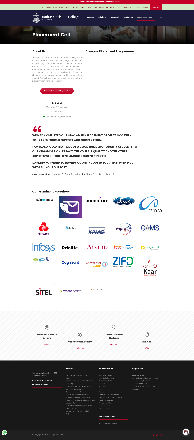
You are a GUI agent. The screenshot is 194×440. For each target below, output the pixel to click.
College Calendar (141, 7)
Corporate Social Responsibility (78, 411)
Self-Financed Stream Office (110, 397)
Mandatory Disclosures (108, 424)
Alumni (83, 7)
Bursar (101, 389)
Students (75, 7)
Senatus (102, 383)
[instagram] (161, 435)
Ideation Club (71, 403)
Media (101, 7)
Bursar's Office (105, 405)
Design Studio (71, 408)
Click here (47, 344)
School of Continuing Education (78, 397)
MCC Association (105, 375)
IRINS (68, 414)
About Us (90, 17)
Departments (46, 7)
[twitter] (153, 435)
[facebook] (150, 435)
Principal (102, 386)
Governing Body (105, 381)
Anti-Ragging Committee (142, 381)
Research (115, 17)
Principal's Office (105, 403)
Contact (156, 7)
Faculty (67, 7)
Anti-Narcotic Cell (139, 383)
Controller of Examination (109, 394)
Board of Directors (106, 378)
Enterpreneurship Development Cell (80, 400)
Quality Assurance (106, 400)
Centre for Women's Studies (77, 394)
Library (120, 7)
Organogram (104, 408)
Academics (128, 17)
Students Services (144, 17)
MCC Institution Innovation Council (79, 405)
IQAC (90, 7)
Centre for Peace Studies (76, 392)
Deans (101, 392)
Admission (102, 17)
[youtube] (157, 435)
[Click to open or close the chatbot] (186, 432)
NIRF (95, 7)
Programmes (58, 7)
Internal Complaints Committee (145, 378)
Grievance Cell (138, 375)
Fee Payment (111, 7)
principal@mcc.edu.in (40, 384)
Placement (128, 7)
